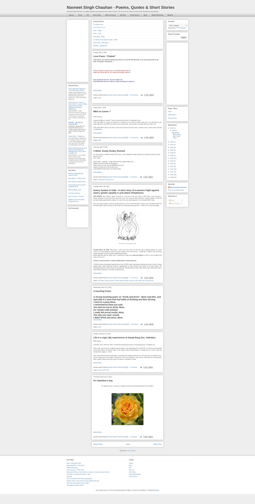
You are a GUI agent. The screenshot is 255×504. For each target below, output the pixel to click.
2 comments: (134, 177)
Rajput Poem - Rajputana (76, 136)
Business (131, 470)
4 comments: (135, 324)
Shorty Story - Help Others (101, 42)
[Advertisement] (77, 50)
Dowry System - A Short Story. (75, 470)
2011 (172, 172)
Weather (170, 15)
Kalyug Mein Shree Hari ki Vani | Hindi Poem (176, 135)
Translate (183, 28)
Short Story (97, 15)
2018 (172, 155)
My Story (123, 15)
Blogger (157, 490)
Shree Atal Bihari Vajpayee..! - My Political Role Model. (77, 89)
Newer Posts (97, 444)
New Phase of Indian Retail (76, 181)
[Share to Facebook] (151, 95)
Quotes (71, 15)
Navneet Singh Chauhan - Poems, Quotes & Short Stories (120, 7)
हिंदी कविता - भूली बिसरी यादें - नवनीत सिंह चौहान (75, 123)
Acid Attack (101, 280)
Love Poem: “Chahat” (104, 56)
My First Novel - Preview (76, 196)
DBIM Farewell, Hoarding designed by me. (76, 200)
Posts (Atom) (131, 450)
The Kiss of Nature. (74, 193)
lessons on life (133, 280)
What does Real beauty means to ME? (78, 483)
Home (128, 444)
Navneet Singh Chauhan (178, 187)
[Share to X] (149, 95)
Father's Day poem (72, 467)
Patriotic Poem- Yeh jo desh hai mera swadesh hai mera (83, 481)
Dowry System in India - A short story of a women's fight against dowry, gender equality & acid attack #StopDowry (126, 191)
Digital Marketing (157, 15)
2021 (172, 147)
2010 (172, 174)
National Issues (110, 15)
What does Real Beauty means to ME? (75, 174)
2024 (172, 142)
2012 (172, 169)
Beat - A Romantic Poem (74, 463)
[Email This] (145, 95)
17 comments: (134, 278)
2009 (172, 177)
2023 (172, 144)
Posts (172, 200)
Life (87, 15)
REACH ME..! (172, 115)
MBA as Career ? (102, 111)
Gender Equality (123, 280)
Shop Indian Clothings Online (75, 485)
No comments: (134, 95)
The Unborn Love (98, 24)
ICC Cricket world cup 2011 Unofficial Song (77, 185)
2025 (172, 128)
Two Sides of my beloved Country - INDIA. (105, 39)
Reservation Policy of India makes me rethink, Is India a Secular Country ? (88, 472)
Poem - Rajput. (97, 30)
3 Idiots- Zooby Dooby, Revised (109, 151)
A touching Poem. (102, 291)
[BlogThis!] (147, 95)
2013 (172, 166)
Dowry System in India (111, 280)
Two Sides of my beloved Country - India (78, 474)
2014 (172, 163)
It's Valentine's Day (103, 380)
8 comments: (134, 367)
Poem (80, 15)
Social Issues (134, 15)
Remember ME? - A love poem (75, 465)
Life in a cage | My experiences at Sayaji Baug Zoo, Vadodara (124, 337)
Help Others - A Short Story (76, 178)
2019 (172, 153)
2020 (172, 150)
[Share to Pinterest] (153, 95)
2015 (172, 161)
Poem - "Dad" (97, 33)
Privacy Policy (172, 118)
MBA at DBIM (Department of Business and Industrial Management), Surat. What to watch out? (77, 150)
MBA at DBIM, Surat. (74, 190)
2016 (172, 158)
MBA (99, 140)
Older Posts (157, 444)
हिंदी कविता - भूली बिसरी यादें (100, 46)
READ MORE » (97, 90)
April (173, 130)
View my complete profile (176, 190)
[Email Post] (141, 95)
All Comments (174, 203)
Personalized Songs (103, 179)
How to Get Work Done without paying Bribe (79, 478)
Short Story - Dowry (99, 36)
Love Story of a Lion (99, 27)
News (145, 15)
